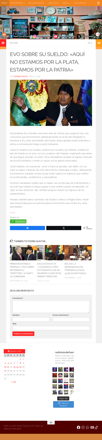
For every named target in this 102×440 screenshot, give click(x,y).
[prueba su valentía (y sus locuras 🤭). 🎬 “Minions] (71, 392)
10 (5, 367)
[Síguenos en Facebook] (78, 427)
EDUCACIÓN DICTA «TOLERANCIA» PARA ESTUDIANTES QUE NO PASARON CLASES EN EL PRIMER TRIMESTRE (49, 270)
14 (17, 367)
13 (14, 367)
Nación (14, 43)
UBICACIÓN (53, 3)
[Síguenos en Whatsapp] (87, 427)
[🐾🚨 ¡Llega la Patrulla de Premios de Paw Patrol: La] (60, 369)
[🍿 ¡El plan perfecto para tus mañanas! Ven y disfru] (66, 386)
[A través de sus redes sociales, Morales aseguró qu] (60, 386)
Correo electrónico (61, 315)
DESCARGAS (80, 3)
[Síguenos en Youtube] (92, 427)
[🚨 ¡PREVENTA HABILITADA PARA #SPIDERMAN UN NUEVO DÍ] (71, 369)
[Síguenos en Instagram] (83, 427)
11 (8, 367)
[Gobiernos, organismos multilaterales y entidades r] (66, 392)
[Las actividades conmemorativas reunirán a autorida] (66, 381)
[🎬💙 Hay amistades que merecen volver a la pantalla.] (66, 369)
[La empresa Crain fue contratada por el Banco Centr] (54, 381)
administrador (21, 76)
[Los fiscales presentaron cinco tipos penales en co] (60, 375)
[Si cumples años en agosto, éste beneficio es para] (54, 369)
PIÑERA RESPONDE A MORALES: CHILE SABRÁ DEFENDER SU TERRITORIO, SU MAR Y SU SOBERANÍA (22, 270)
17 (5, 371)
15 (20, 367)
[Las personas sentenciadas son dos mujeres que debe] (54, 386)
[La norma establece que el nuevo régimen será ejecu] (71, 386)
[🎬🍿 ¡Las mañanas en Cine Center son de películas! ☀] (60, 381)
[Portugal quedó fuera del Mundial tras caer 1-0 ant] (54, 375)
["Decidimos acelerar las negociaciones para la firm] (71, 381)
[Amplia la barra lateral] (3, 43)
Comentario (18, 298)
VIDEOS (65, 3)
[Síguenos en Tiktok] (96, 427)
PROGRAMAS (17, 3)
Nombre (16, 315)
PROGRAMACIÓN (36, 3)
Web (14, 324)
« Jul (13, 382)
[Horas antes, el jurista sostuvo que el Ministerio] (71, 375)
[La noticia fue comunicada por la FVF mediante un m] (54, 392)
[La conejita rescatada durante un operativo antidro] (60, 392)
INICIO (4, 3)
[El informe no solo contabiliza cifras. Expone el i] (66, 375)
